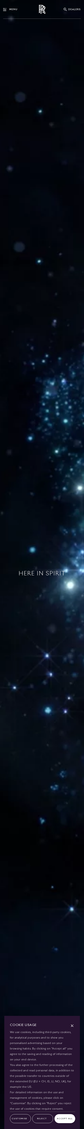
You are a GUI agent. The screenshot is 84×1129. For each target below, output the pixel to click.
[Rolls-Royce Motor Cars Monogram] (42, 9)
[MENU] (6, 9)
